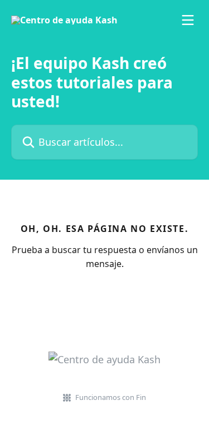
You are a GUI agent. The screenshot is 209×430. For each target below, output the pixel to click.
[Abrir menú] (188, 20)
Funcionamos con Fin (110, 397)
